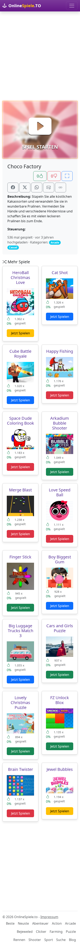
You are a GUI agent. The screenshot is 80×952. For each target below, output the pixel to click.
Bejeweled (25, 931)
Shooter (35, 939)
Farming (56, 931)
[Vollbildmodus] (67, 176)
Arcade (70, 923)
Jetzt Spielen (20, 333)
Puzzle (71, 931)
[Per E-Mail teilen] (48, 187)
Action (57, 923)
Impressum (49, 917)
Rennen (19, 939)
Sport (48, 939)
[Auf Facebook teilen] (12, 187)
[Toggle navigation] (72, 6)
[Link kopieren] (60, 187)
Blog (72, 939)
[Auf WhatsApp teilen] (36, 187)
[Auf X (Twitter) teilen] (24, 187)
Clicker (41, 931)
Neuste (23, 923)
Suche (61, 939)
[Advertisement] (40, 56)
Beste (10, 923)
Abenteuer (40, 923)
